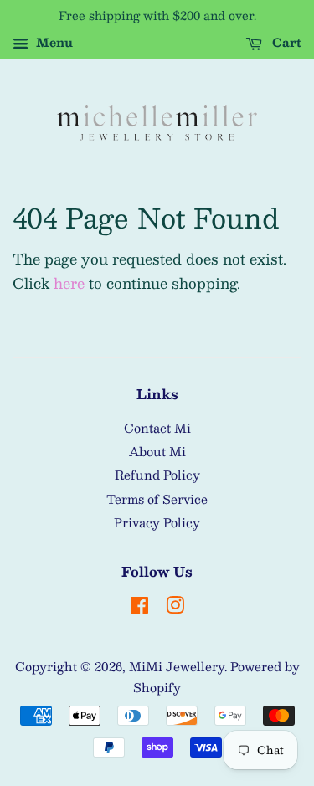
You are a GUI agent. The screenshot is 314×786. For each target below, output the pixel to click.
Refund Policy (157, 475)
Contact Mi (157, 428)
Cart (285, 42)
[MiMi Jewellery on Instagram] (175, 608)
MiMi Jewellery (176, 666)
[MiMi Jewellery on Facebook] (139, 608)
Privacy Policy (157, 522)
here (69, 283)
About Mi (157, 451)
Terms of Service (157, 499)
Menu (53, 42)
